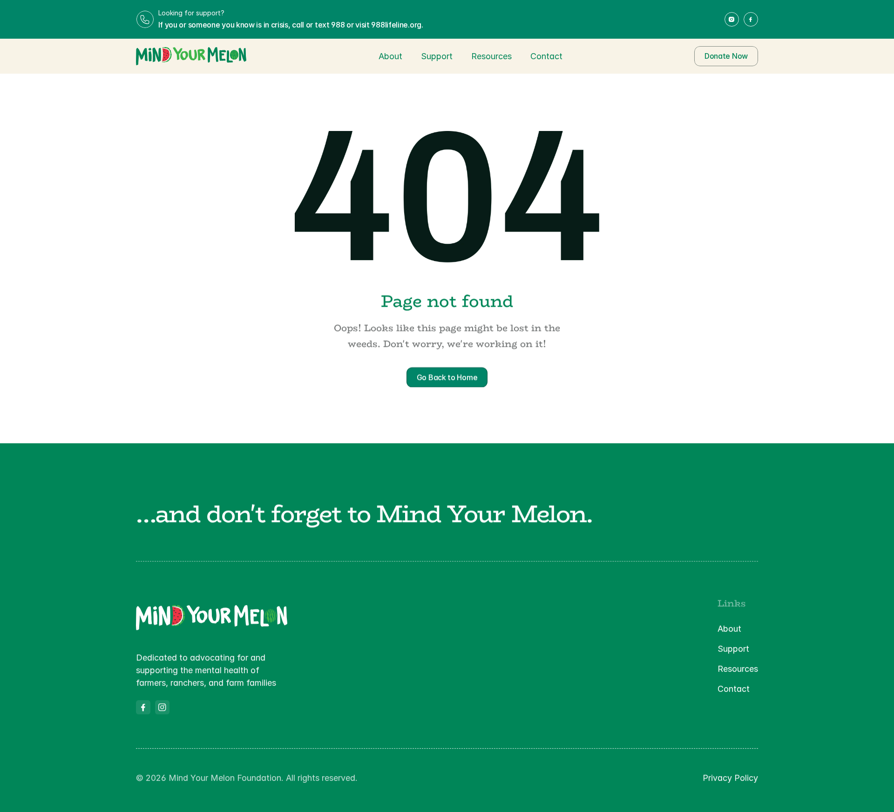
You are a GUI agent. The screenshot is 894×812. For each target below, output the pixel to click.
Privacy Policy (730, 778)
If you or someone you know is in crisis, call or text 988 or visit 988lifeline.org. (290, 24)
